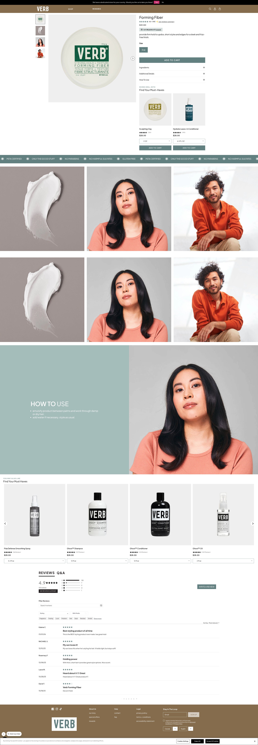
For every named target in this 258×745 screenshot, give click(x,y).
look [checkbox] (57, 618)
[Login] (214, 9)
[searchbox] (69, 605)
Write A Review (206, 586)
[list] (92, 58)
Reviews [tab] (47, 573)
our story (92, 713)
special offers (94, 717)
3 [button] (128, 699)
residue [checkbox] (82, 618)
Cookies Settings (182, 741)
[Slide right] (133, 58)
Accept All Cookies (212, 741)
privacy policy (141, 713)
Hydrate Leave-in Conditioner (186, 129)
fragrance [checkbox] (43, 618)
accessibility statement (145, 721)
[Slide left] (52, 58)
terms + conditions (143, 717)
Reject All (197, 741)
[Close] (255, 741)
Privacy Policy (178, 724)
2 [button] (126, 699)
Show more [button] (97, 618)
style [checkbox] (76, 618)
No (163, 2)
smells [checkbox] (90, 618)
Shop (70, 9)
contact (117, 713)
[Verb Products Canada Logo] (43, 9)
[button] (219, 9)
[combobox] (54, 613)
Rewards (97, 9)
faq (115, 717)
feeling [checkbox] (50, 618)
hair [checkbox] (71, 618)
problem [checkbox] (64, 618)
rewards (92, 721)
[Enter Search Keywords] (210, 9)
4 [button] (131, 699)
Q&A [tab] (61, 573)
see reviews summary (166, 22)
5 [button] (133, 699)
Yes (156, 2)
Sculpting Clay (145, 129)
